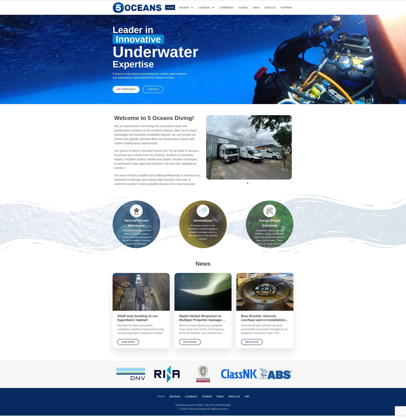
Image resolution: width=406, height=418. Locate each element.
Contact (243, 7)
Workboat (286, 7)
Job (247, 396)
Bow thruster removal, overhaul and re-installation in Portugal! (263, 320)
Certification (226, 7)
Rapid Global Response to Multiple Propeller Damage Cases (200, 320)
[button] (210, 148)
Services (184, 7)
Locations (204, 7)
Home (170, 7)
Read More (128, 342)
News (256, 7)
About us (269, 7)
